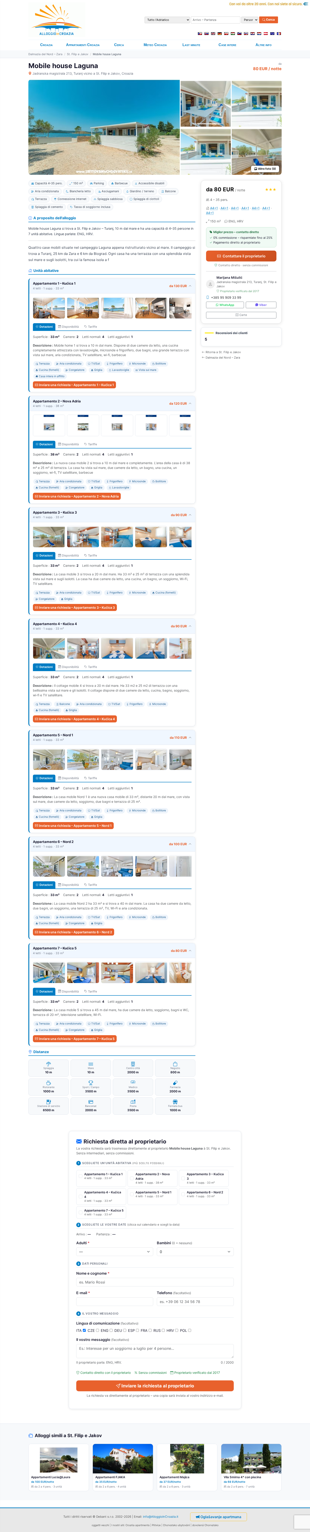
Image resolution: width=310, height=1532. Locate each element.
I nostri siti (117, 1525)
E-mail (83, 1293)
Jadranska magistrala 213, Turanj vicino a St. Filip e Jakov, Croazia (82, 73)
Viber (263, 305)
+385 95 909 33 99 (226, 297)
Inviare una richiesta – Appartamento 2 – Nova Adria (79, 496)
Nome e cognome (93, 1273)
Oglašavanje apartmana (220, 1517)
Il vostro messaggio (102, 1339)
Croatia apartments (137, 1525)
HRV (171, 1330)
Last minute (191, 45)
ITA (79, 1330)
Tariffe (92, 326)
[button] (241, 337)
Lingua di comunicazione (107, 1323)
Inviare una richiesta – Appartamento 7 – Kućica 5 (77, 1039)
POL (184, 1330)
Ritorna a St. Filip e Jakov (223, 352)
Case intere (227, 45)
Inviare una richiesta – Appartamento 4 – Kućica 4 (77, 719)
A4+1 (214, 208)
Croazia (46, 45)
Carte (243, 315)
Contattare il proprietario (244, 256)
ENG (105, 1330)
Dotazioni (46, 326)
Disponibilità (70, 326)
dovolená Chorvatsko (205, 1525)
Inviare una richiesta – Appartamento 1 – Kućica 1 (76, 385)
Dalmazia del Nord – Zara (45, 54)
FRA (145, 1330)
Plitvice (156, 1525)
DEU (118, 1330)
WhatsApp (226, 305)
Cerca (270, 20)
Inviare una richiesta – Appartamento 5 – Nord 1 (75, 826)
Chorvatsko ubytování (176, 1525)
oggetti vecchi (100, 1525)
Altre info (264, 45)
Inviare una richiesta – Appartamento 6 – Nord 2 (75, 932)
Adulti (83, 1243)
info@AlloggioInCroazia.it (160, 1516)
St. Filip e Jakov (77, 54)
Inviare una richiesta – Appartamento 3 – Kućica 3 (77, 607)
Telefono (174, 1293)
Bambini (174, 1243)
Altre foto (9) (267, 168)
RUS (157, 1330)
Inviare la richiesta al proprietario (157, 1386)
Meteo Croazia (155, 45)
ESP (132, 1330)
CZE (92, 1330)
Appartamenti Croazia (83, 45)
